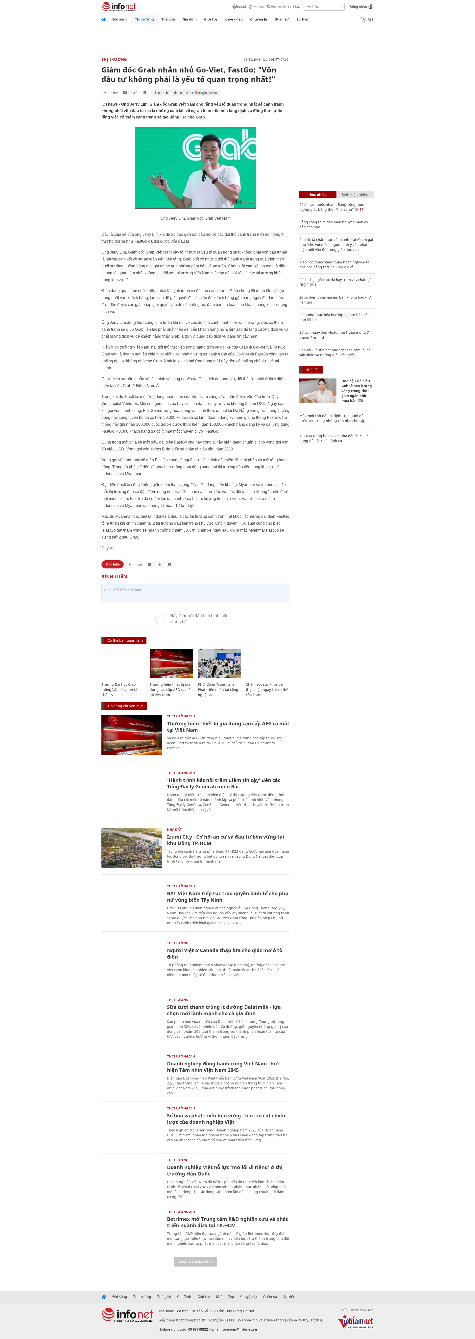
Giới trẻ (210, 19)
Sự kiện (302, 19)
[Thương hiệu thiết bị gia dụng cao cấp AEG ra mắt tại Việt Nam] (171, 663)
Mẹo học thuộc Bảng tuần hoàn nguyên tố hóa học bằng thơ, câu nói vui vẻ (334, 264)
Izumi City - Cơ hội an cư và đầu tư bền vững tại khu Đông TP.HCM (225, 839)
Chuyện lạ (258, 19)
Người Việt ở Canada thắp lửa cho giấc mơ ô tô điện (224, 953)
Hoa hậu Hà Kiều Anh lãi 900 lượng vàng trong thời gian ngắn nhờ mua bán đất (356, 390)
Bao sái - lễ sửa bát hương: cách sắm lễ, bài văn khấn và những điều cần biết (335, 352)
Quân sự (281, 19)
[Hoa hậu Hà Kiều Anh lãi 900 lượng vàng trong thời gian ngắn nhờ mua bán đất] (317, 390)
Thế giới (168, 19)
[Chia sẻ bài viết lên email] (125, 92)
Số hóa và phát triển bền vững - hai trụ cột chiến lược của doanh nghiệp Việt (226, 1118)
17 (360, 209)
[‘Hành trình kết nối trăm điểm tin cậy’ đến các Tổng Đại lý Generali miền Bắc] (131, 791)
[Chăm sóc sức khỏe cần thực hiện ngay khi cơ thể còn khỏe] (267, 663)
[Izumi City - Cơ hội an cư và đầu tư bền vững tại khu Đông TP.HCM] (131, 848)
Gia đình (190, 19)
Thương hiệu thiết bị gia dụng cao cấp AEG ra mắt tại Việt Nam (171, 689)
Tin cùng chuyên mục (125, 706)
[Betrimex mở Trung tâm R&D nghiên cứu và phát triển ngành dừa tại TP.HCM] (131, 1230)
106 (314, 319)
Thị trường (144, 19)
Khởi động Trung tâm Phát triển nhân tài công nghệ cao (218, 689)
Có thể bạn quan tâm (125, 640)
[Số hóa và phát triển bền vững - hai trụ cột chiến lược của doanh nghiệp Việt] (131, 1127)
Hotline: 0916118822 (285, 6)
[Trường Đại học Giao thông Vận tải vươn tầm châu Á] (123, 663)
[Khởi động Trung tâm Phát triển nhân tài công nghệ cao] (219, 663)
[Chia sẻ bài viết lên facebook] (105, 92)
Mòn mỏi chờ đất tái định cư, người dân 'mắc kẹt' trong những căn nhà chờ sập (332, 418)
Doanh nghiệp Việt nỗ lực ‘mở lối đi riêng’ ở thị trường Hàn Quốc (225, 1170)
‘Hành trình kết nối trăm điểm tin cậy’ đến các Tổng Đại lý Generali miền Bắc (223, 783)
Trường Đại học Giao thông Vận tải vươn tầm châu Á (121, 689)
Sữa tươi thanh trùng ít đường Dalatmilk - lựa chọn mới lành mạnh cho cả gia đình (224, 1010)
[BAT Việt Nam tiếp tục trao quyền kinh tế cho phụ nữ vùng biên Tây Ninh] (131, 905)
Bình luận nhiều (355, 194)
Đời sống (120, 19)
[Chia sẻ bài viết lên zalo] (115, 92)
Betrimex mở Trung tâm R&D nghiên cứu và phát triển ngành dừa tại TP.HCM (227, 1222)
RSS (370, 19)
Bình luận (112, 564)
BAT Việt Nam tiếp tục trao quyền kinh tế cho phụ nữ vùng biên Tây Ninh (227, 896)
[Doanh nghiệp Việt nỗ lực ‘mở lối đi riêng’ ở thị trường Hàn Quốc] (131, 1178)
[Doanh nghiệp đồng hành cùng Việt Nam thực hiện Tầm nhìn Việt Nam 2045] (131, 1075)
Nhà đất (174, 829)
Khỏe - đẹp (233, 19)
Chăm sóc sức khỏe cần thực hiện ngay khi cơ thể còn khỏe (267, 689)
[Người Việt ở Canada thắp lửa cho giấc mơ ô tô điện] (131, 961)
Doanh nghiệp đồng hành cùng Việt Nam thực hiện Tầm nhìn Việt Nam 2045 (223, 1066)
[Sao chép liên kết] (135, 92)
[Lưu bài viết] (144, 92)
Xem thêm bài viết (195, 1261)
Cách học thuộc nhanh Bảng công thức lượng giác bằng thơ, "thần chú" (331, 207)
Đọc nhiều (318, 194)
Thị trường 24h (181, 716)
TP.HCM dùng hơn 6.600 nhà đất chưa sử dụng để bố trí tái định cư (333, 438)
